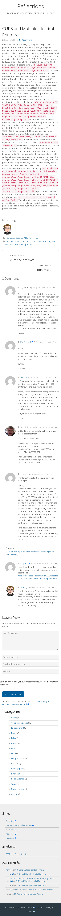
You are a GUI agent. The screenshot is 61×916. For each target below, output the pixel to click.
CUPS (34, 241)
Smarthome (16, 773)
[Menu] (55, 12)
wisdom (14, 794)
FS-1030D (43, 241)
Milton (22, 377)
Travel (14, 784)
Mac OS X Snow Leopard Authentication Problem (34, 889)
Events (14, 733)
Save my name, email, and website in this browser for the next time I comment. (29, 683)
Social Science (17, 778)
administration (12, 241)
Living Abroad (17, 758)
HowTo (28, 238)
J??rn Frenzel (25, 342)
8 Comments (26, 40)
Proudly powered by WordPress (19, 907)
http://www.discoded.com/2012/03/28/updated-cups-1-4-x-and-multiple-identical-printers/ (38, 577)
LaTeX (14, 748)
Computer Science (15, 238)
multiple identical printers (21, 244)
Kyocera (52, 241)
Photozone (10, 829)
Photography (17, 768)
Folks (13, 738)
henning (11, 220)
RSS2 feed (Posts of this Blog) (17, 854)
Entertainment (17, 728)
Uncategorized (17, 789)
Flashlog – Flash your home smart (19, 825)
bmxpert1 (24, 563)
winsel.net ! (10, 834)
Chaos (14, 717)
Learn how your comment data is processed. (26, 703)
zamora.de (10, 838)
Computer (25, 241)
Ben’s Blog (10, 821)
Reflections (30, 6)
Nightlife (14, 763)
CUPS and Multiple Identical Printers (29, 870)
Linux (35, 238)
